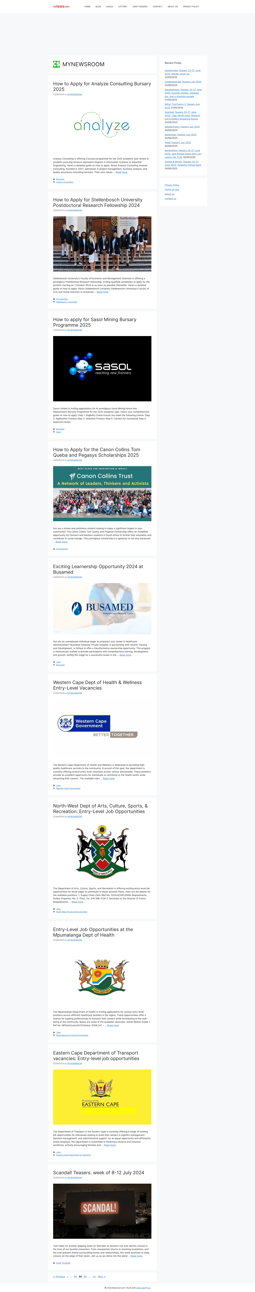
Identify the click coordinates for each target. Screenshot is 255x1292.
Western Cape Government (68, 788)
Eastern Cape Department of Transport (73, 1155)
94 (76, 1276)
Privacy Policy (172, 185)
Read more (121, 172)
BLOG (98, 6)
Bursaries (60, 179)
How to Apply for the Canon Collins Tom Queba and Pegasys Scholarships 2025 (96, 452)
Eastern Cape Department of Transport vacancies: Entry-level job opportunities (96, 1055)
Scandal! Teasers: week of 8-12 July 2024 (98, 1172)
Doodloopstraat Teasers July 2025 (183, 81)
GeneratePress (143, 1288)
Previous (59, 1276)
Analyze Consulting (64, 182)
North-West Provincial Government (71, 912)
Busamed (60, 665)
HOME (87, 6)
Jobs (58, 662)
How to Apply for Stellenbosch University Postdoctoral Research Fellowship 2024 (98, 202)
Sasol (58, 432)
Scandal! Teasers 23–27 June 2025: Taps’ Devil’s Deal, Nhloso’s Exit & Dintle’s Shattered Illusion (182, 115)
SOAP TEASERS (140, 6)
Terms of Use (172, 189)
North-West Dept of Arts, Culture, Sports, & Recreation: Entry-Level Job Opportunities (100, 808)
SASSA (109, 6)
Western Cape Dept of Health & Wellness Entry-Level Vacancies (97, 685)
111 (94, 1276)
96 (85, 1276)
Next (102, 1276)
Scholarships (62, 299)
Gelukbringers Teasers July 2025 (182, 126)
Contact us (170, 198)
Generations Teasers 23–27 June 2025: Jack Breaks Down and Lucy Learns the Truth (183, 154)
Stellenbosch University (66, 302)
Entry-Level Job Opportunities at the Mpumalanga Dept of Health (93, 932)
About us (169, 194)
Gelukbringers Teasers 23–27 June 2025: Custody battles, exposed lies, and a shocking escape (183, 93)
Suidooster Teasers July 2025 (180, 134)
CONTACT (157, 6)
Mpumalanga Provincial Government (72, 1035)
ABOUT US (173, 6)
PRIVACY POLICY (191, 6)
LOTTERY (122, 6)
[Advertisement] (127, 33)
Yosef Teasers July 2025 (178, 142)
